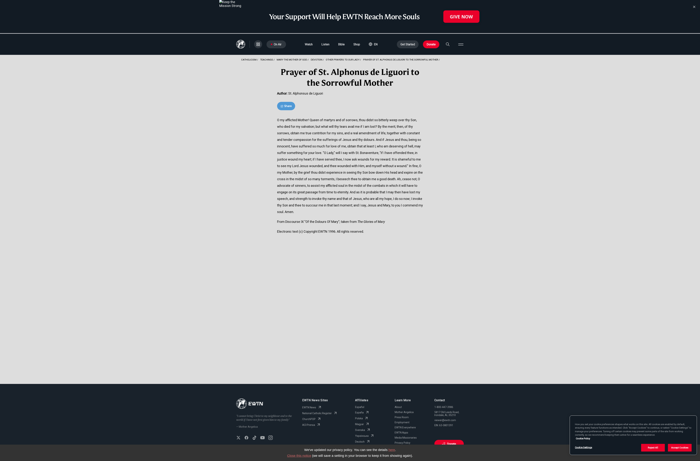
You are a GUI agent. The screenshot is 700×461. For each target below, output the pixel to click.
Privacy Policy (402, 442)
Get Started (407, 44)
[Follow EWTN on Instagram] (270, 438)
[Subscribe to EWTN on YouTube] (262, 438)
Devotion (316, 59)
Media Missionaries (406, 437)
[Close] (694, 6)
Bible (341, 44)
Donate (431, 44)
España (359, 412)
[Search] (448, 44)
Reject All (653, 447)
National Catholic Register (317, 413)
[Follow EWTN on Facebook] (246, 438)
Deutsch (360, 441)
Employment (402, 422)
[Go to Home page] (249, 404)
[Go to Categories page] (258, 44)
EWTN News (309, 407)
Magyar (359, 424)
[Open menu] (461, 44)
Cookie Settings (583, 447)
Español (359, 407)
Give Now (461, 16)
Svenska (360, 430)
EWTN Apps (401, 432)
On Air (277, 44)
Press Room (402, 417)
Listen (325, 44)
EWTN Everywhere (405, 427)
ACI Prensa (308, 424)
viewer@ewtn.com (445, 420)
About (398, 407)
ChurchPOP (309, 419)
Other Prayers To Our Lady (342, 59)
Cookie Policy (583, 438)
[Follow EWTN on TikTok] (254, 438)
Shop (356, 44)
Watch (309, 44)
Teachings (266, 59)
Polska (359, 418)
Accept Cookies (680, 447)
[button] (373, 44)
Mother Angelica (404, 412)
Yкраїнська (362, 435)
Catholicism (248, 59)
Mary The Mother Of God (292, 59)
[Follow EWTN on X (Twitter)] (238, 438)
